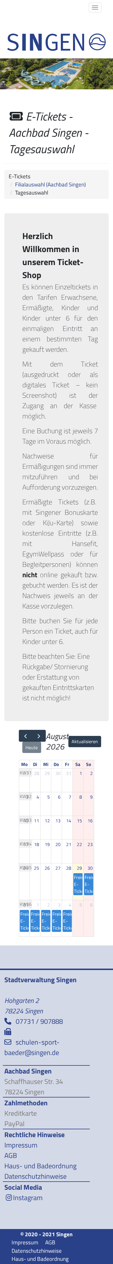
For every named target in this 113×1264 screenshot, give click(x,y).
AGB (10, 1155)
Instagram (28, 1197)
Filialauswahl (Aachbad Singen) (50, 184)
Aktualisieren (85, 741)
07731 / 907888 (39, 1021)
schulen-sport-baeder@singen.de (32, 1047)
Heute (31, 747)
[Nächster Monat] (39, 736)
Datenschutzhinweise (35, 1176)
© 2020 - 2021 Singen (46, 1234)
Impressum (20, 1145)
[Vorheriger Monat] (25, 736)
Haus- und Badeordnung (40, 1166)
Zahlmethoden (26, 1103)
